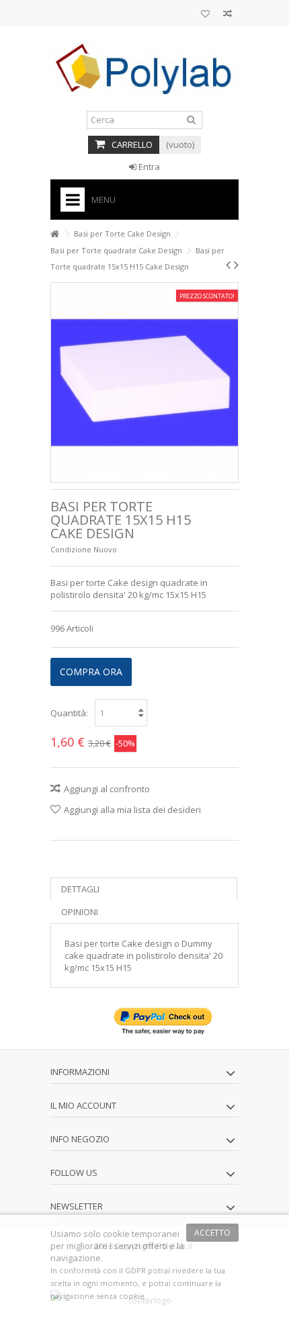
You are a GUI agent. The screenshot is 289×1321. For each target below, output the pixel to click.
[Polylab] (144, 68)
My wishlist (205, 15)
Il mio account (83, 1105)
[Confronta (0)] (227, 15)
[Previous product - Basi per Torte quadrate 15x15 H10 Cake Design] (228, 265)
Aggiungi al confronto (107, 789)
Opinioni (79, 912)
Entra (148, 167)
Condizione (70, 549)
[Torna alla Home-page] (54, 234)
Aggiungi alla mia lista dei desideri (132, 810)
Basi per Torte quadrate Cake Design (116, 250)
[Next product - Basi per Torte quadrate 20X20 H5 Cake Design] (236, 265)
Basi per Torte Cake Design (122, 233)
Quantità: (69, 713)
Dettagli (80, 889)
